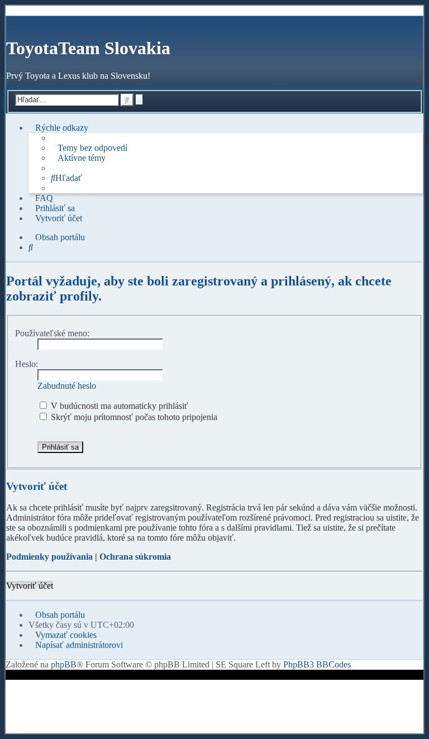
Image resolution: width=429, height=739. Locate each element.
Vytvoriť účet (29, 585)
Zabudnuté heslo (66, 385)
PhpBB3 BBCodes (317, 664)
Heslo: (26, 364)
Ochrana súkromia (135, 556)
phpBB (64, 664)
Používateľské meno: (52, 333)
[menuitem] (89, 148)
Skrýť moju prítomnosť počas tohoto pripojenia (133, 417)
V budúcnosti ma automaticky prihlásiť (118, 406)
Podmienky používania (49, 556)
